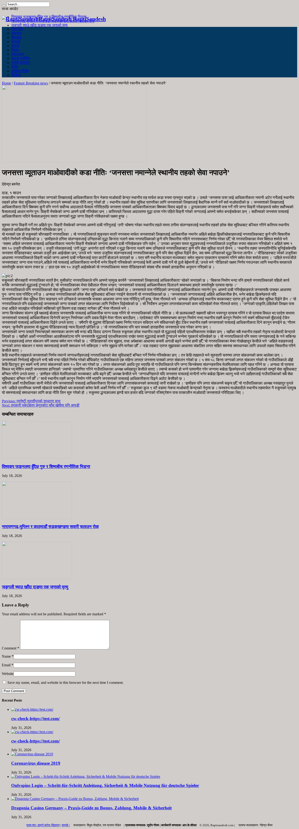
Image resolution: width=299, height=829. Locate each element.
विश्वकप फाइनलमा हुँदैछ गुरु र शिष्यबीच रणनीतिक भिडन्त (46, 466)
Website (8, 674)
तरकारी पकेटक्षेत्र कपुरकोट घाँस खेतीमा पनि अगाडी (40, 405)
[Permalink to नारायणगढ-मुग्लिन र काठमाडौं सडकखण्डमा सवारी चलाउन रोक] (37, 518)
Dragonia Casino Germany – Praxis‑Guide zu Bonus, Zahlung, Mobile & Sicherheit (91, 807)
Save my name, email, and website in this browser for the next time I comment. (65, 683)
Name (6, 656)
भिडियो (16, 75)
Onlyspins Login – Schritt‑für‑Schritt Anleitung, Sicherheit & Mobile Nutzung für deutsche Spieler (105, 785)
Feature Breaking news (31, 83)
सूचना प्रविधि (20, 58)
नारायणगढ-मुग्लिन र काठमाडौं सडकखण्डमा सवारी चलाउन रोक (50, 526)
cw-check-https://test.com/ (35, 718)
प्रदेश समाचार (20, 63)
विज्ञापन (56, 825)
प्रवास (15, 41)
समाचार (16, 33)
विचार (15, 50)
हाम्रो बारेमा (44, 825)
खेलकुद (16, 37)
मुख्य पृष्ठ (17, 29)
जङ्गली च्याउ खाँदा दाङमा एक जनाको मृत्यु (39, 25)
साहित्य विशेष (20, 71)
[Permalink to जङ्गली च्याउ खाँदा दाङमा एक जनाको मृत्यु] (37, 578)
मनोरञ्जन (17, 54)
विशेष (14, 67)
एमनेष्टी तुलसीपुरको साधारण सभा (31, 401)
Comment (10, 648)
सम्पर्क (65, 825)
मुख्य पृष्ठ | (32, 825)
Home (6, 83)
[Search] (4, 5)
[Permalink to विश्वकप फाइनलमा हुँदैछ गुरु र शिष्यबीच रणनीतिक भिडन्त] (37, 457)
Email (6, 665)
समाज (15, 46)
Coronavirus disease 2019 (35, 763)
